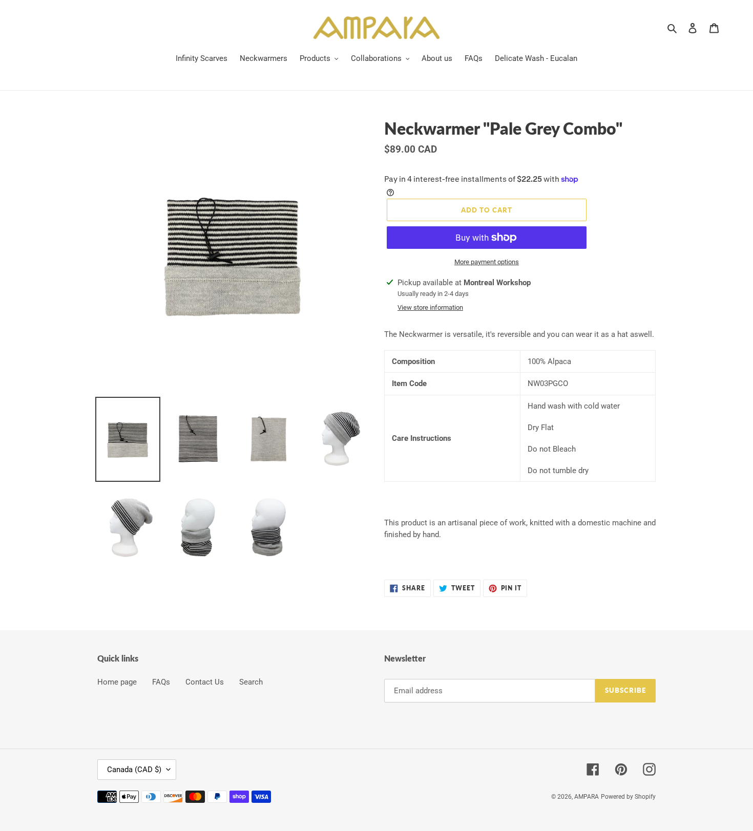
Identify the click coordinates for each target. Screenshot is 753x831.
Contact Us (204, 682)
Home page (117, 682)
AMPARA (586, 796)
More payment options (486, 262)
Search (251, 682)
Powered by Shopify (628, 796)
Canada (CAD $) (134, 769)
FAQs (161, 682)
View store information (430, 307)
